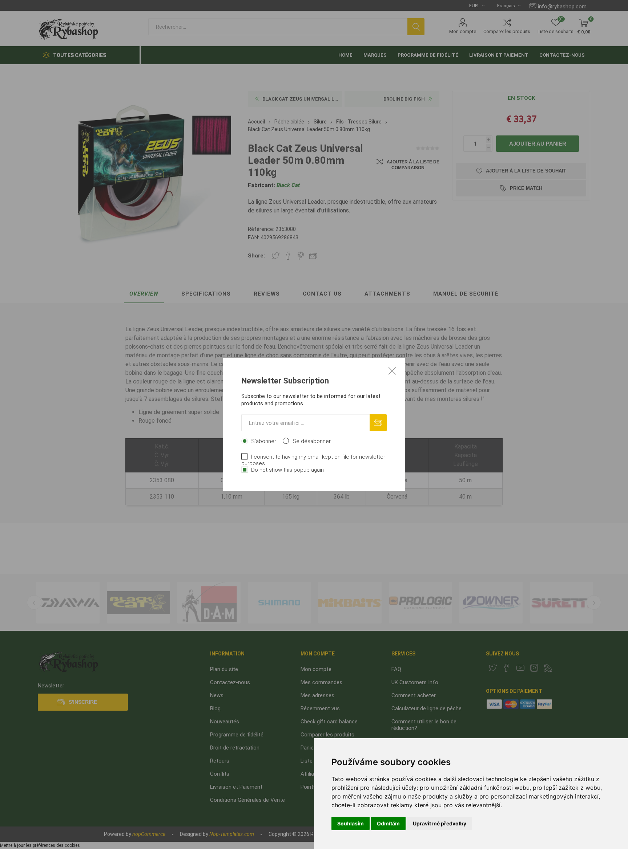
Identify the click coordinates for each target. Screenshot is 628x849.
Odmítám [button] (388, 823)
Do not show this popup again (287, 470)
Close (392, 370)
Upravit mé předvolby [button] (439, 823)
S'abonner (263, 441)
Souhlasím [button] (350, 823)
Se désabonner (312, 441)
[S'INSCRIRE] (378, 422)
